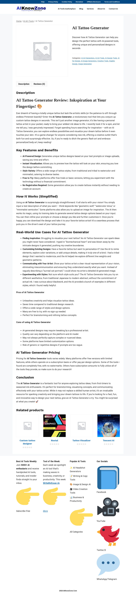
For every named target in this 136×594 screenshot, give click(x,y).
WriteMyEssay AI (51, 483)
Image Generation (85, 64)
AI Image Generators (89, 61)
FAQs (43, 2)
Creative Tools (102, 61)
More (45, 511)
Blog (81, 9)
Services (90, 9)
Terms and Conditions (112, 2)
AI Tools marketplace (67, 9)
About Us (101, 9)
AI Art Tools (28, 21)
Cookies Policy (67, 2)
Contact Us (113, 9)
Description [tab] (23, 84)
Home (18, 21)
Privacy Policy (53, 2)
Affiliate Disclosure (94, 2)
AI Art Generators (87, 58)
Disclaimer (79, 2)
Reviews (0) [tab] (39, 84)
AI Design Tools (111, 58)
